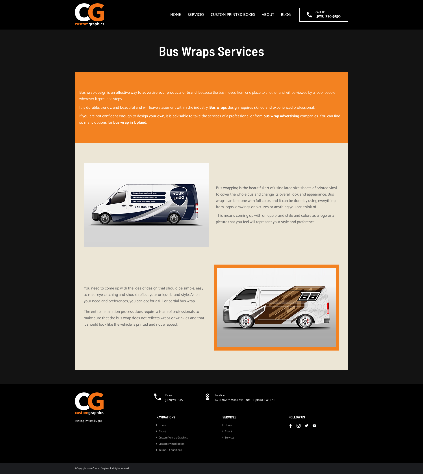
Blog (286, 15)
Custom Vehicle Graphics (173, 437)
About (268, 15)
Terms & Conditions (170, 450)
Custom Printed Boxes (233, 15)
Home (175, 15)
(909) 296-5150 (174, 400)
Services (196, 15)
